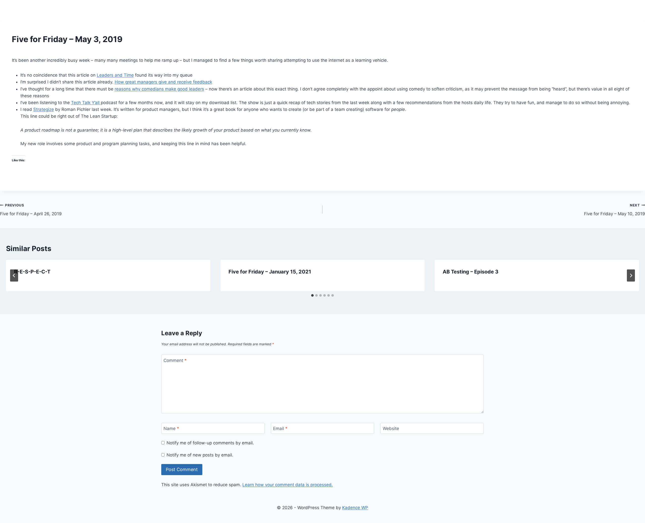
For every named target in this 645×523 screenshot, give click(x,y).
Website (391, 428)
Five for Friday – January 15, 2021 (270, 272)
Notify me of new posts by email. (200, 454)
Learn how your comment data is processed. (287, 484)
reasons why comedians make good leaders (159, 88)
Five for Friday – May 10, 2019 (614, 210)
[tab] (312, 295)
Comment (175, 360)
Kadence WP (355, 507)
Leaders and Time (115, 75)
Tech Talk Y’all (86, 102)
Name (171, 428)
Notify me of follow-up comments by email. (210, 442)
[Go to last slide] (14, 275)
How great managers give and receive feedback (163, 81)
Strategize (43, 109)
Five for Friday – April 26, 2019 (31, 210)
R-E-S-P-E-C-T (32, 272)
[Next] (631, 275)
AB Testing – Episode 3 (470, 272)
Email (280, 428)
